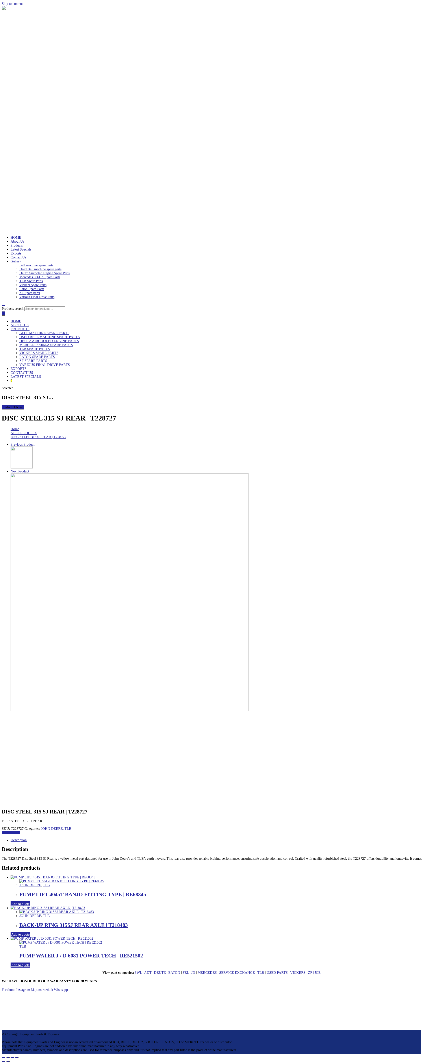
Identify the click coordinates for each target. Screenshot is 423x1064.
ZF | (311, 972)
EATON (174, 972)
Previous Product (22, 444)
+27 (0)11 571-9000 (22, 1001)
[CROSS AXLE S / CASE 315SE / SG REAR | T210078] (22, 467)
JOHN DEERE (52, 828)
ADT (148, 972)
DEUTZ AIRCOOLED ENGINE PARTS (49, 341)
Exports (16, 253)
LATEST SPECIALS (26, 376)
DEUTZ (160, 972)
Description (19, 840)
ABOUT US (20, 325)
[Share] (8, 1057)
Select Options (13, 407)
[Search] (3, 313)
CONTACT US (22, 372)
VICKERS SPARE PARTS (38, 353)
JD (193, 972)
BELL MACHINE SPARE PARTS (44, 333)
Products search (13, 308)
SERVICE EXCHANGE (237, 972)
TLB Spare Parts (31, 281)
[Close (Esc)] (3, 1057)
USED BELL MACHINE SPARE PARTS (49, 337)
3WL (138, 972)
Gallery (16, 261)
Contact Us (18, 257)
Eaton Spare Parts (31, 289)
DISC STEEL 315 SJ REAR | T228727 (38, 437)
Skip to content (12, 4)
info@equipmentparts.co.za (21, 1009)
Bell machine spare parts (36, 265)
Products (17, 245)
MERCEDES (207, 972)
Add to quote (11, 832)
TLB (68, 828)
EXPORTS (18, 369)
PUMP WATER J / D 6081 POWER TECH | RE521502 (81, 956)
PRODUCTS (20, 329)
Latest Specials (21, 249)
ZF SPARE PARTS (33, 361)
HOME (16, 237)
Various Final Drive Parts (36, 297)
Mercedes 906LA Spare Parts (39, 277)
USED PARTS (277, 972)
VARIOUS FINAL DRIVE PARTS (44, 365)
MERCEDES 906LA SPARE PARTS (46, 345)
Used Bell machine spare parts (40, 269)
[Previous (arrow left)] (3, 1061)
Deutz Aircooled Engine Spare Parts (44, 273)
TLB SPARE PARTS (34, 349)
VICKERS (298, 972)
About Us (17, 241)
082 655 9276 (19, 1005)
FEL (186, 972)
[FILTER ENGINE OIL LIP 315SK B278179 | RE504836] (130, 710)
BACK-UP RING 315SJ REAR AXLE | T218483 (73, 925)
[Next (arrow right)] (8, 1061)
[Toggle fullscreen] (12, 1057)
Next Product (20, 471)
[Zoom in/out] (17, 1057)
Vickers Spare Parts (32, 285)
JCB (318, 972)
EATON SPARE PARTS (37, 357)
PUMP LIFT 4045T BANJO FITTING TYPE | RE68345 (82, 894)
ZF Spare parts (29, 293)
